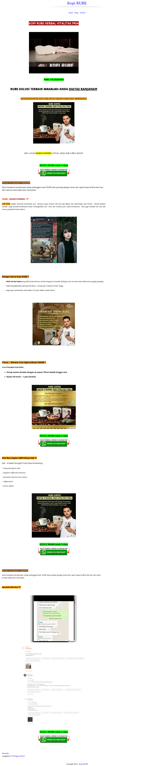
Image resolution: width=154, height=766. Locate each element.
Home (71, 13)
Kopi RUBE (77, 3)
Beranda (5, 753)
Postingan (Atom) (18, 756)
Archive (82, 13)
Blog (76, 13)
